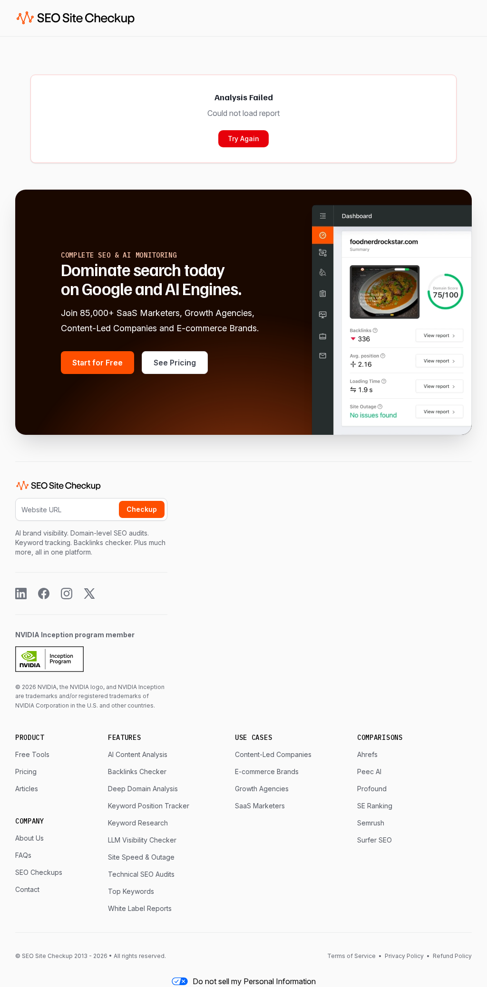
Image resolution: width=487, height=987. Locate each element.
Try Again (243, 138)
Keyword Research (138, 823)
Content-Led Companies (273, 754)
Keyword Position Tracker (148, 806)
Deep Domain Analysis (143, 789)
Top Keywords (131, 891)
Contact (27, 889)
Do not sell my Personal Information (254, 981)
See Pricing (175, 362)
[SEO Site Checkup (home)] (75, 18)
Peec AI (369, 771)
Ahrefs (367, 754)
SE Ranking (374, 806)
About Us (29, 838)
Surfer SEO (374, 840)
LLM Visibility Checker (142, 840)
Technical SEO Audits (141, 874)
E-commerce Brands (267, 771)
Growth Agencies (262, 789)
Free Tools (32, 754)
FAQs (23, 855)
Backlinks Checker (137, 771)
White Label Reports (140, 908)
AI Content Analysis (137, 754)
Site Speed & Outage (141, 857)
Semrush (370, 823)
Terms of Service (352, 955)
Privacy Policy (404, 955)
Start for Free (97, 362)
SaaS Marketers (260, 806)
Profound (372, 789)
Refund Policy (451, 955)
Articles (26, 789)
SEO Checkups (38, 872)
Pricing (26, 771)
